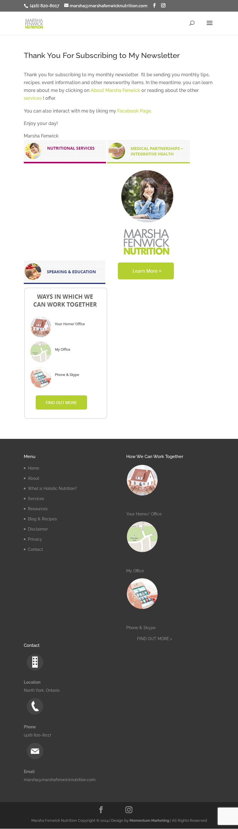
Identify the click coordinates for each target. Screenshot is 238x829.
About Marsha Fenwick (115, 90)
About (33, 478)
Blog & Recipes (42, 519)
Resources (38, 508)
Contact (35, 549)
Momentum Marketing (149, 820)
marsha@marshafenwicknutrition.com (59, 779)
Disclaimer (38, 529)
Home (33, 468)
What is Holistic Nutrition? (52, 488)
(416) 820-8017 (44, 5)
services (33, 98)
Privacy (35, 539)
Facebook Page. (134, 111)
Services (36, 498)
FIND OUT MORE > (154, 638)
